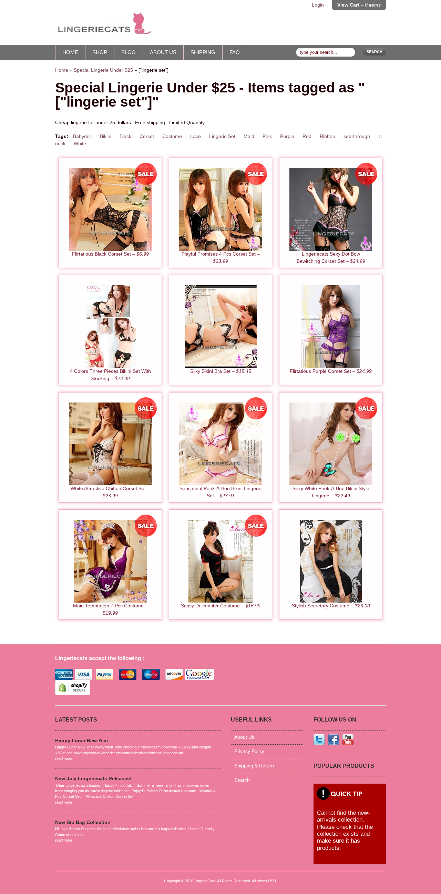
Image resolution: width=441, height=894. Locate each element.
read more (63, 758)
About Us (163, 52)
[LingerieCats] (103, 26)
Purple (287, 136)
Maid (249, 136)
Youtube (347, 739)
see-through (356, 136)
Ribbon (327, 136)
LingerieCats (204, 881)
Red (306, 136)
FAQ (234, 52)
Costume (172, 136)
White (80, 143)
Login (318, 5)
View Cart (359, 5)
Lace (195, 136)
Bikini (105, 136)
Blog (128, 52)
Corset (147, 136)
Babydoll (82, 136)
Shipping (203, 52)
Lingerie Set (222, 136)
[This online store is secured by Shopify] (72, 693)
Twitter (319, 739)
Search (374, 52)
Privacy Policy (249, 751)
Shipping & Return (254, 765)
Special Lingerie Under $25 (103, 70)
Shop (99, 52)
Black (125, 136)
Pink (267, 136)
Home (70, 52)
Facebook (333, 739)
